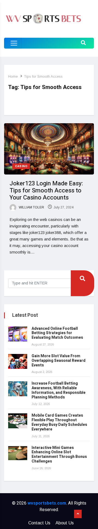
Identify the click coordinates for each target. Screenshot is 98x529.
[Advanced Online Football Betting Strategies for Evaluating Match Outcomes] (17, 334)
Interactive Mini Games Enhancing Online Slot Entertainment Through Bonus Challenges (59, 454)
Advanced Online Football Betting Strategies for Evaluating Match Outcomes (57, 333)
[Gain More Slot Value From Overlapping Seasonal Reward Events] (17, 361)
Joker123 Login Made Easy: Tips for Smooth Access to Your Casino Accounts (46, 190)
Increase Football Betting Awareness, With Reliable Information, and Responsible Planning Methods (58, 390)
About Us (65, 523)
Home (13, 76)
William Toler (31, 207)
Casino (21, 166)
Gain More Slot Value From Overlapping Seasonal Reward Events (58, 360)
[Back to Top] (78, 514)
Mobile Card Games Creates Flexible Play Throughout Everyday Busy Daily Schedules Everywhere (59, 422)
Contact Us (39, 523)
